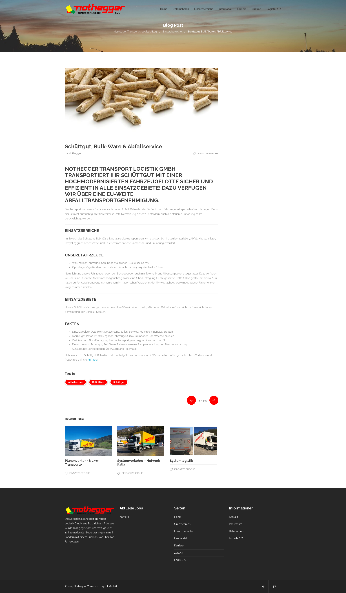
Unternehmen (181, 9)
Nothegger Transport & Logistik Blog (135, 31)
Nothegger (75, 153)
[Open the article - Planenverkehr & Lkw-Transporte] (88, 441)
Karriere (241, 9)
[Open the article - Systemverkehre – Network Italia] (140, 441)
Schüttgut (119, 382)
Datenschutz (236, 531)
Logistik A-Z (274, 9)
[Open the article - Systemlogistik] (193, 441)
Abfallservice (75, 382)
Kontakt (233, 516)
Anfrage (92, 359)
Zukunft (256, 9)
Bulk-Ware (98, 382)
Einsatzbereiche (203, 9)
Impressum (235, 524)
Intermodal (225, 9)
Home (163, 9)
